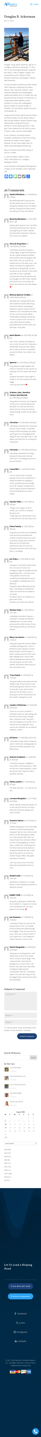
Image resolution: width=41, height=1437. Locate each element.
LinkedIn (21, 1341)
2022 (6, 1163)
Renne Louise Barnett (16, 1102)
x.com (22, 1322)
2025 (6, 1153)
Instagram (22, 1332)
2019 (6, 1173)
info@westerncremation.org (20, 1365)
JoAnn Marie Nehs (15, 1068)
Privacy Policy (30, 1363)
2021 (6, 1167)
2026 (6, 1150)
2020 (6, 1170)
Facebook (22, 1313)
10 (5, 1124)
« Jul (5, 1137)
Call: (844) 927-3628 (21, 1286)
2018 (6, 1177)
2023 (6, 1160)
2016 (6, 1180)
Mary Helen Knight (15, 1093)
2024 (6, 1156)
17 (5, 1128)
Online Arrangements (21, 1296)
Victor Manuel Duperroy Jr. (18, 1076)
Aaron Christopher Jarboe (18, 1085)
